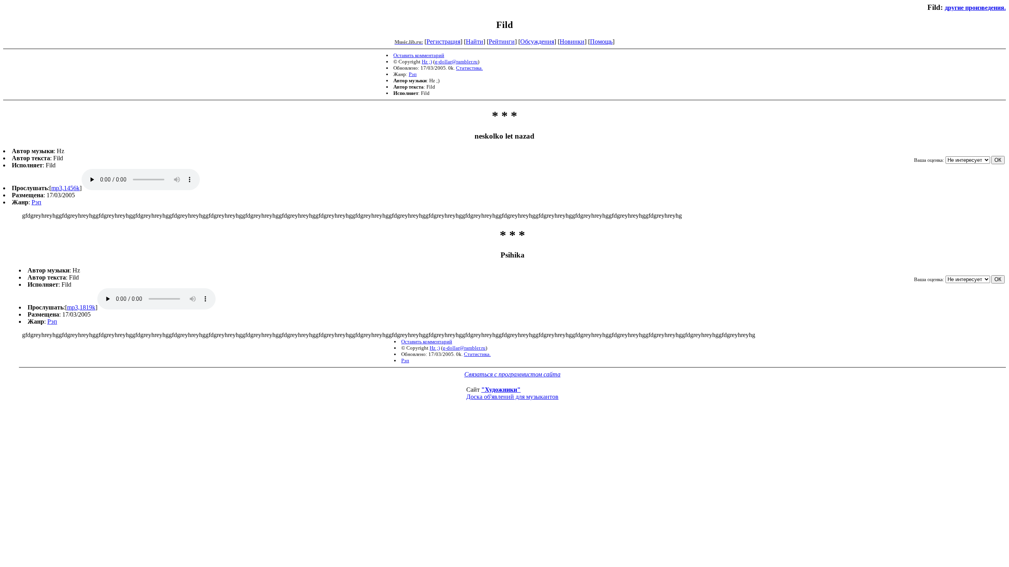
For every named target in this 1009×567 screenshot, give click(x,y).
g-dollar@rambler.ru (456, 62)
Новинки (572, 41)
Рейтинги (502, 41)
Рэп (413, 74)
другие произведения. (975, 7)
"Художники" (501, 389)
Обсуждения (537, 41)
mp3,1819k (81, 307)
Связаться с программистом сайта (512, 374)
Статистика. (469, 68)
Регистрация (443, 41)
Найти (474, 41)
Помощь (601, 41)
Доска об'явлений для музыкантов (512, 396)
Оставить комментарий (418, 55)
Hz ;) (427, 62)
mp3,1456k (65, 188)
